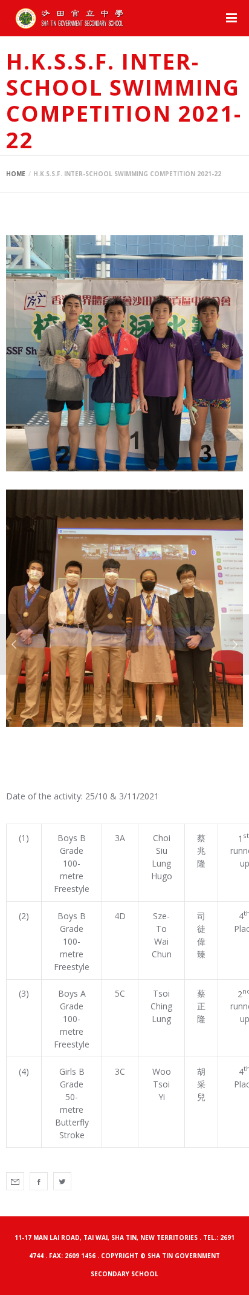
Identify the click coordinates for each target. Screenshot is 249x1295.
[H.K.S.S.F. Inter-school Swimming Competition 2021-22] (15, 1181)
